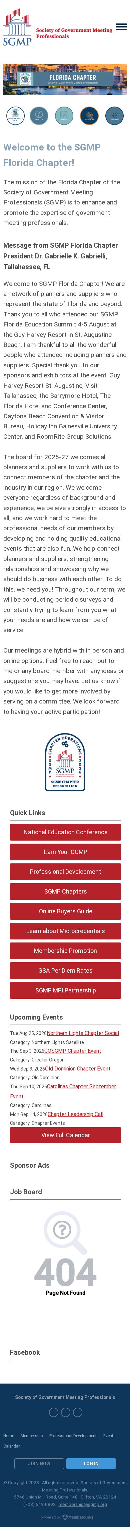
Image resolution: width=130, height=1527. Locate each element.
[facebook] (53, 1412)
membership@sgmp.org (83, 1504)
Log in (91, 1463)
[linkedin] (77, 1412)
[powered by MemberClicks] (65, 1518)
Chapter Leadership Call (75, 1114)
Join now (39, 1463)
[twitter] (65, 1412)
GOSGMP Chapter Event (72, 1051)
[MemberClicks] (57, 27)
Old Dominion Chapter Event (78, 1068)
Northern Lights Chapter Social (83, 1033)
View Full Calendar (65, 1135)
